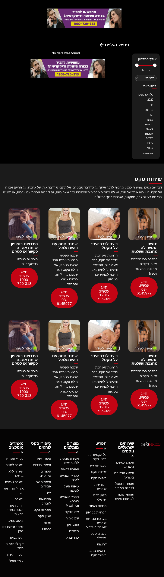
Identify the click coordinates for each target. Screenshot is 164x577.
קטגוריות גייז (98, 465)
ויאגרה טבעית (14, 482)
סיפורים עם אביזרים (43, 484)
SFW (150, 148)
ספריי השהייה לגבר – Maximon (69, 501)
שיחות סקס (99, 472)
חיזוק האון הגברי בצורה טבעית (14, 510)
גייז (49, 492)
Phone (46, 529)
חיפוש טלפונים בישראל (124, 475)
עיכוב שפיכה (14, 520)
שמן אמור (72, 518)
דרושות (102, 544)
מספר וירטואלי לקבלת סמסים (124, 486)
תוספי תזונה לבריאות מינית (124, 496)
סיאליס (74, 531)
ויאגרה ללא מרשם (16, 473)
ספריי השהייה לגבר (69, 478)
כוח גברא (72, 537)
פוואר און (73, 524)
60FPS (149, 110)
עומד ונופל (16, 561)
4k (151, 104)
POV (150, 143)
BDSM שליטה (149, 136)
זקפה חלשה (15, 554)
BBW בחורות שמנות (149, 124)
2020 (150, 99)
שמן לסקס (72, 512)
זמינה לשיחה (143, 236)
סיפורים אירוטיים (45, 473)
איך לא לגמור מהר (14, 546)
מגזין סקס (44, 516)
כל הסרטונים (145, 94)
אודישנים (148, 153)
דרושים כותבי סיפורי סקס (98, 553)
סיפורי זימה (43, 458)
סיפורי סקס (99, 478)
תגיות (47, 522)
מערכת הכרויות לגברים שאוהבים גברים (96, 523)
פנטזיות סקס (42, 510)
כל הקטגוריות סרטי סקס (97, 457)
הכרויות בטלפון (96, 512)
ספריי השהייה (14, 458)
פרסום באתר (98, 506)
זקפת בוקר (16, 537)
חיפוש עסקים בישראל (125, 464)
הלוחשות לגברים (100, 487)
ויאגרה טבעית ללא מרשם (69, 461)
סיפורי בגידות (42, 465)
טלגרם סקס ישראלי (99, 536)
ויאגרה (19, 499)
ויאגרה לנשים (70, 469)
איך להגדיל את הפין (13, 490)
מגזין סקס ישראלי (100, 497)
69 (151, 115)
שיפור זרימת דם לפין (12, 529)
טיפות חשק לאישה (71, 488)
